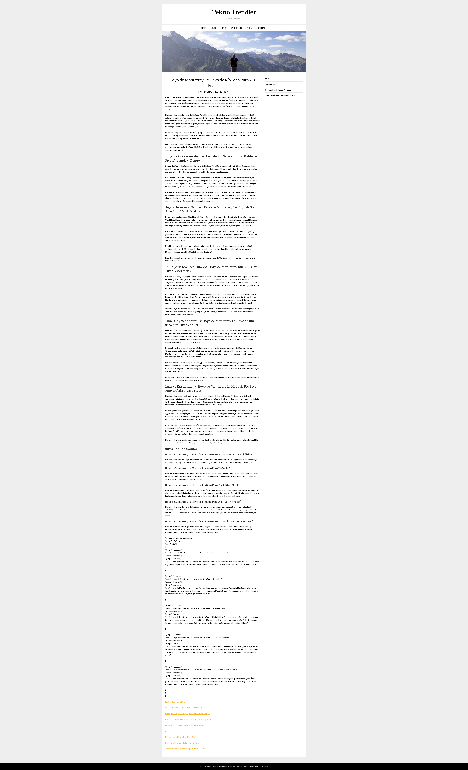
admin (225, 92)
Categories (236, 28)
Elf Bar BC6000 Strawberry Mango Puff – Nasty (185, 725)
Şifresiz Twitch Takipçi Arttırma (278, 90)
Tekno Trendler (234, 12)
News (223, 28)
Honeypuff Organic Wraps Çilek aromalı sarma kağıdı (187, 713)
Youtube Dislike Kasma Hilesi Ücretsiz (280, 95)
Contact (262, 28)
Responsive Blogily (247, 766)
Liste (267, 79)
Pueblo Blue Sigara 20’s (175, 702)
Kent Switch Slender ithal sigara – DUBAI (182, 743)
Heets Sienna (170, 731)
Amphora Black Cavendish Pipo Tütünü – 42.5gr (185, 748)
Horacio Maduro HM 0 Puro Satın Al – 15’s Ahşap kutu (188, 719)
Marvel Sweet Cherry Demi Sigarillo (180, 737)
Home (204, 28)
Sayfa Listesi (270, 84)
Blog (214, 28)
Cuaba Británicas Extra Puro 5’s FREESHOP (183, 708)
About (250, 28)
